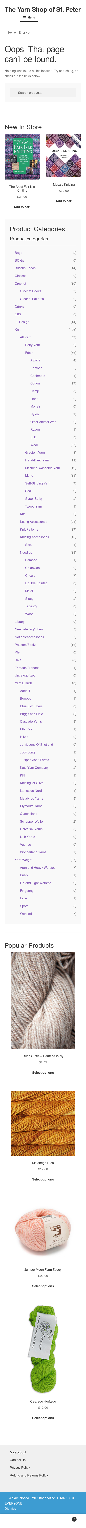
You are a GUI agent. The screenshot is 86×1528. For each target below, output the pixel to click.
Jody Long (27, 752)
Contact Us (18, 1459)
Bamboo (36, 368)
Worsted (26, 913)
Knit (17, 329)
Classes (20, 275)
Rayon (35, 429)
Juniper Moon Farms (34, 759)
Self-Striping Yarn (37, 483)
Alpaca (35, 360)
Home (12, 32)
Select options (43, 1072)
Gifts (18, 314)
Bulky (24, 875)
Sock (28, 490)
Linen (34, 398)
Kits (22, 514)
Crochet (20, 283)
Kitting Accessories (33, 521)
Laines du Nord (31, 790)
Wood (29, 614)
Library (20, 621)
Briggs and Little (31, 714)
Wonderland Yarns (33, 852)
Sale (18, 660)
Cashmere (37, 375)
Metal (29, 590)
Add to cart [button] (22, 207)
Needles (26, 552)
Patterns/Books (25, 644)
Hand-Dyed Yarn (37, 460)
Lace (23, 898)
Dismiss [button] (10, 1508)
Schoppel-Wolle (31, 821)
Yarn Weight (23, 859)
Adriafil (25, 690)
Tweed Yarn (33, 506)
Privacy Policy (20, 1467)
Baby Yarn (32, 345)
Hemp (34, 391)
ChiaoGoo (32, 567)
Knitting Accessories (34, 537)
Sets (28, 544)
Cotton (35, 383)
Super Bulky (34, 498)
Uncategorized (25, 675)
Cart (66, 1518)
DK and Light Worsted (35, 882)
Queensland (28, 813)
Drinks (19, 306)
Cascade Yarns (31, 721)
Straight (30, 598)
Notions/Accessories (29, 637)
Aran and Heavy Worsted (38, 867)
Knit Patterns (29, 529)
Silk (33, 437)
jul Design (22, 321)
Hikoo (24, 736)
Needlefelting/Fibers (29, 629)
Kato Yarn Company (34, 767)
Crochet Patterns (32, 298)
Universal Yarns (31, 829)
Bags (18, 252)
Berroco (25, 698)
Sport (24, 906)
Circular (30, 575)
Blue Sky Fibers (31, 706)
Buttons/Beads (25, 268)
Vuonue (25, 844)
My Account (14, 1521)
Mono (29, 475)
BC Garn (21, 260)
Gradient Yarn (35, 452)
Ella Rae (26, 729)
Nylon (34, 414)
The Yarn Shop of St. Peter (42, 9)
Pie (17, 652)
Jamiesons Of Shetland (36, 744)
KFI (22, 775)
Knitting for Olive (31, 783)
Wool (34, 445)
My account (18, 1452)
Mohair (35, 406)
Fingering (27, 890)
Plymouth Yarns (31, 806)
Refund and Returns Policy (29, 1475)
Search (43, 1521)
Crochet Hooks (30, 291)
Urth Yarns (27, 836)
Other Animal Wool (43, 421)
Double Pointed (36, 583)
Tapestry (31, 606)
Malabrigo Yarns (31, 798)
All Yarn (25, 337)
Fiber (29, 352)
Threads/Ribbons (27, 667)
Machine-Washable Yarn (42, 468)
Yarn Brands (23, 683)
